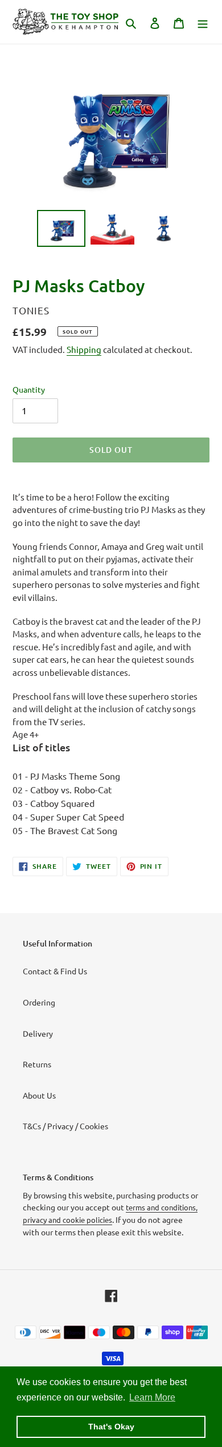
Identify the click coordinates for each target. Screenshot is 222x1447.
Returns (37, 1064)
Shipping (84, 349)
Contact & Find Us (55, 971)
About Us (39, 1095)
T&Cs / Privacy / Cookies (65, 1126)
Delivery (38, 1033)
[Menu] (203, 22)
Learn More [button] (152, 1397)
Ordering (39, 1002)
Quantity (29, 389)
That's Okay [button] (111, 1426)
